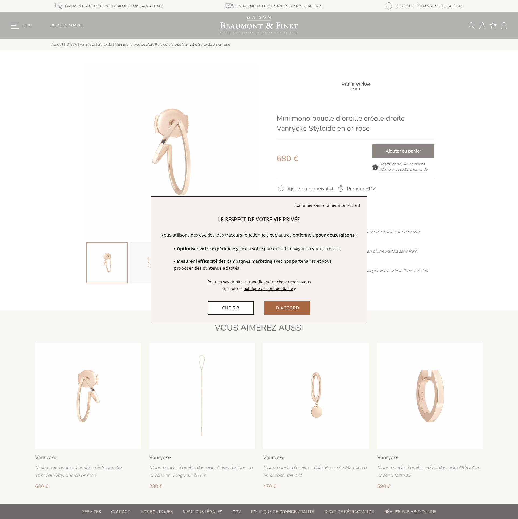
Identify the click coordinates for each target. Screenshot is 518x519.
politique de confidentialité (268, 288)
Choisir (230, 308)
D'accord (287, 308)
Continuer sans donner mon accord (327, 205)
